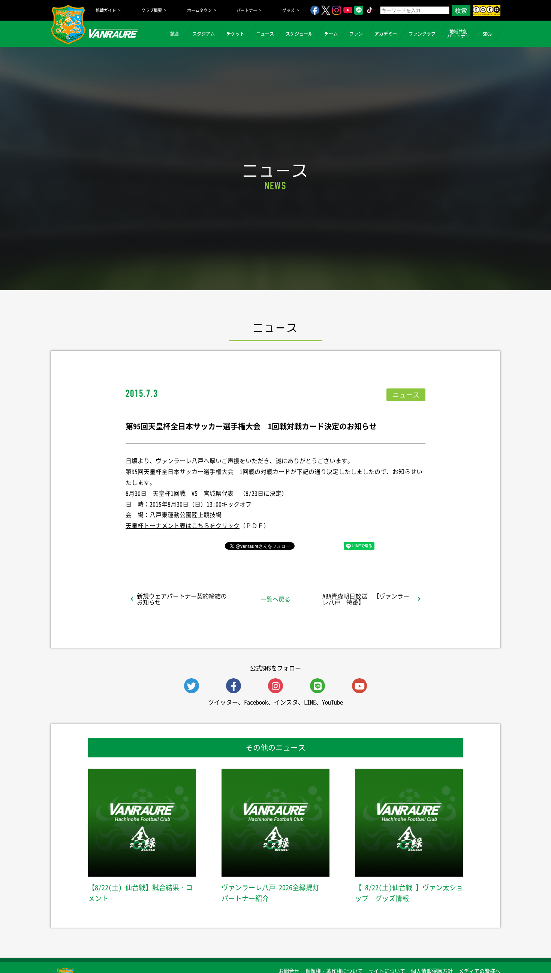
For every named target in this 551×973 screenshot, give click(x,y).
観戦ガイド (106, 10)
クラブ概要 (151, 10)
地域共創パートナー (458, 33)
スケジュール (299, 33)
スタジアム (203, 33)
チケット (235, 33)
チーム (331, 33)
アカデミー (385, 33)
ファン (356, 33)
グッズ (288, 10)
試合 (174, 33)
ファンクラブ (422, 33)
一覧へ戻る (275, 598)
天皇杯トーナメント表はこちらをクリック (183, 525)
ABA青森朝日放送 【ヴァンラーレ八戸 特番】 (365, 598)
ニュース (265, 33)
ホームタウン (199, 10)
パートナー (247, 10)
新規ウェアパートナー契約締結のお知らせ (182, 598)
